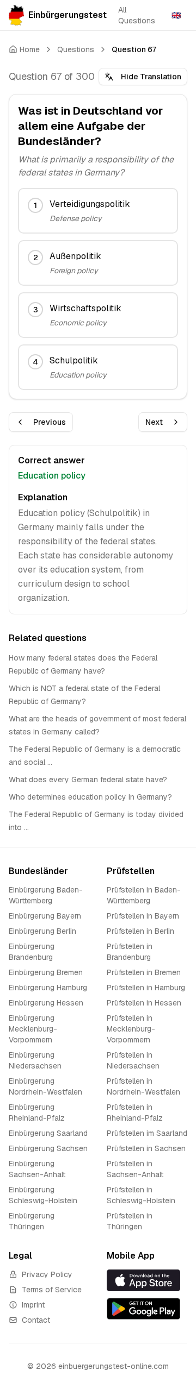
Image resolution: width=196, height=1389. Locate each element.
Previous (49, 422)
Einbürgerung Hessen (46, 1003)
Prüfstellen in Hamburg (146, 987)
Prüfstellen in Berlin (140, 931)
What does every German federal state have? (88, 779)
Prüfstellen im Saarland (147, 1133)
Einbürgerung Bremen (46, 972)
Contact (36, 1320)
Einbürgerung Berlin (42, 931)
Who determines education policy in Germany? (90, 797)
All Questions (136, 15)
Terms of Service (52, 1289)
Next (154, 422)
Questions (75, 49)
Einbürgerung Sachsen (48, 1148)
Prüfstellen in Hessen (144, 1003)
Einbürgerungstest (66, 15)
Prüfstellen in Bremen (144, 972)
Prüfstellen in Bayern (143, 916)
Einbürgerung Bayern (45, 916)
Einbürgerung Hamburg (48, 987)
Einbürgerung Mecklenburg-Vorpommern (33, 1029)
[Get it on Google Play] (147, 1308)
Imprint (33, 1305)
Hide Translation (151, 76)
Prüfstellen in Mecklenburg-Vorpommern (131, 1029)
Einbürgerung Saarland (48, 1133)
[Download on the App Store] (147, 1280)
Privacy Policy (47, 1274)
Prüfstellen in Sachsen (146, 1148)
